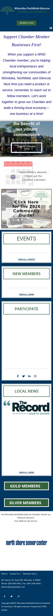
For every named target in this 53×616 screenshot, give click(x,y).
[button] (51, 28)
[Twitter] (23, 376)
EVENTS (26, 239)
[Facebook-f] (17, 376)
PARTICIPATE (26, 308)
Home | (4, 574)
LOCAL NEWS (26, 391)
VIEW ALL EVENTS (26, 259)
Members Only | (30, 574)
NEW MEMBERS (26, 273)
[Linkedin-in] (29, 376)
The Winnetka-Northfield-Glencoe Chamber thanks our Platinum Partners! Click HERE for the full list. (26, 517)
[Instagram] (35, 376)
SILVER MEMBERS (25, 502)
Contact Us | (15, 574)
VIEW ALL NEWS (26, 294)
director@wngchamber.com (13, 587)
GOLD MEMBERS (25, 486)
